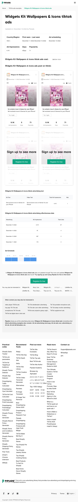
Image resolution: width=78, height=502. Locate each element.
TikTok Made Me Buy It (20, 435)
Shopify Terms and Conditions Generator (7, 430)
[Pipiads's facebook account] (3, 493)
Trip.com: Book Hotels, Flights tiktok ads (49, 291)
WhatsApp (64, 352)
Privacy (54, 493)
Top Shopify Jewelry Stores (21, 451)
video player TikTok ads (12, 305)
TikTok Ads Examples (33, 350)
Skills (18, 363)
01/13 (37, 393)
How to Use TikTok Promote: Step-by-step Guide (52, 385)
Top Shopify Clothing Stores (21, 456)
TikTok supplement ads (57, 310)
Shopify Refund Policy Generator (7, 423)
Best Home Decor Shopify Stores (21, 471)
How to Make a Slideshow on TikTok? (52, 414)
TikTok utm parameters (6, 358)
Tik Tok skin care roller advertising (38, 307)
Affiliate (4, 463)
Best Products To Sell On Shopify (20, 463)
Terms (62, 493)
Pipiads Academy (36, 368)
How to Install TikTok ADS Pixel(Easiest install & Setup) (52, 422)
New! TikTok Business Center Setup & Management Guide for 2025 (52, 361)
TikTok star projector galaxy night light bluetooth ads (39, 310)
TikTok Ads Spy (21, 355)
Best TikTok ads (35, 361)
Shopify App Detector (6, 377)
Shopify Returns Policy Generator (7, 438)
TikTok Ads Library (20, 368)
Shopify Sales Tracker (7, 352)
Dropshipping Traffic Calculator (6, 383)
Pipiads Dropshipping (20, 419)
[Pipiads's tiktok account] (12, 493)
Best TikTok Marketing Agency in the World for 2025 (52, 395)
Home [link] (4, 8)
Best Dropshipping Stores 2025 (20, 405)
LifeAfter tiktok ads (70, 287)
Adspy (18, 351)
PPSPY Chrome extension (5, 457)
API (62, 356)
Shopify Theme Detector (7, 371)
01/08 (37, 396)
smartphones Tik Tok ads (12, 310)
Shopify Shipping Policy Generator (7, 446)
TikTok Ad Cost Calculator (7, 395)
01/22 (42, 390)
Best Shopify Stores (20, 440)
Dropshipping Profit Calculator (7, 401)
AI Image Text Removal (20, 398)
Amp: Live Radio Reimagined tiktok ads (38, 287)
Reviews (19, 388)
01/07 (42, 396)
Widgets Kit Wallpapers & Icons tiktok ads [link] (38, 8)
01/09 (31, 396)
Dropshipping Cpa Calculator (7, 390)
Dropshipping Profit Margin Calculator (6, 407)
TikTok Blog (34, 355)
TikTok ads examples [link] (15, 8)
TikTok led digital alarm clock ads (15, 313)
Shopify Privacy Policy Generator (7, 415)
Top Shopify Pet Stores (21, 445)
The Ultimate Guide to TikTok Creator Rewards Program (52, 374)
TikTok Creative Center (21, 373)
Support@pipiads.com (68, 349)
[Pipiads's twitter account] (8, 493)
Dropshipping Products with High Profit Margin (20, 427)
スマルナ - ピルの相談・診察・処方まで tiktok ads (59, 287)
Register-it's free (22, 162)
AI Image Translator (19, 393)
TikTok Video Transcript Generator (20, 379)
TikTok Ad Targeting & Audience (6, 364)
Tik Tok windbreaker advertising (37, 305)
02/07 (31, 390)
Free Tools (5, 452)
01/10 (42, 393)
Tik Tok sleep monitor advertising (60, 307)
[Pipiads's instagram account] (17, 493)
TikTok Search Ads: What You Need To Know (52, 351)
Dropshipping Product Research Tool (21, 412)
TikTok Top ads (35, 358)
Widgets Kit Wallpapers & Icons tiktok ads (27, 287)
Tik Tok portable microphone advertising (61, 305)
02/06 (37, 390)
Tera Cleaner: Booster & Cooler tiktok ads (38, 291)
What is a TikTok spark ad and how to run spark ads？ (52, 405)
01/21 (31, 393)
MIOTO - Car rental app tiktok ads (70, 291)
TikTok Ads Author (36, 364)
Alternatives (20, 385)
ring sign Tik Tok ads (11, 307)
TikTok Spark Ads (20, 359)
